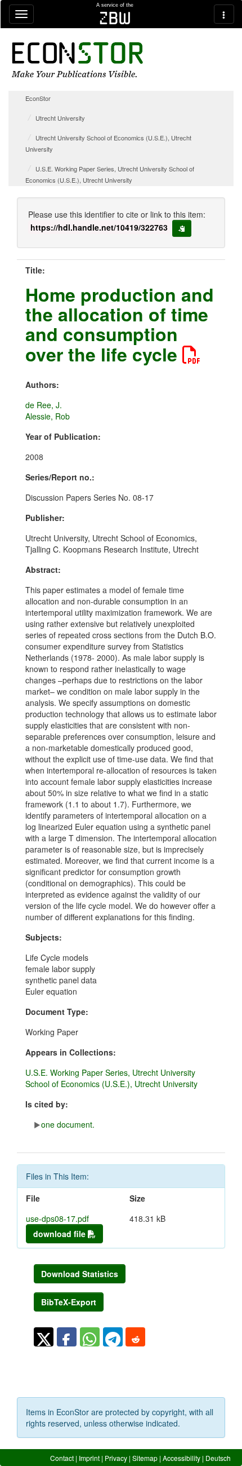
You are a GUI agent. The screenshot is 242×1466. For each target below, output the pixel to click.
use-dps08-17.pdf (57, 1218)
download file (60, 1233)
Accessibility (181, 1458)
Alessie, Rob (47, 416)
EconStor (38, 98)
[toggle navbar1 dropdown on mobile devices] (21, 14)
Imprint (89, 1458)
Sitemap (145, 1458)
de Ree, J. (43, 404)
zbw (115, 18)
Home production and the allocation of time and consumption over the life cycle (119, 324)
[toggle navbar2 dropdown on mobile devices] (224, 14)
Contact (62, 1458)
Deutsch (218, 1458)
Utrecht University (60, 117)
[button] (43, 1336)
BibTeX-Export (68, 1302)
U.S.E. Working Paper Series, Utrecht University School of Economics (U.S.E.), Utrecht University (111, 1078)
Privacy (116, 1458)
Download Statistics (79, 1273)
